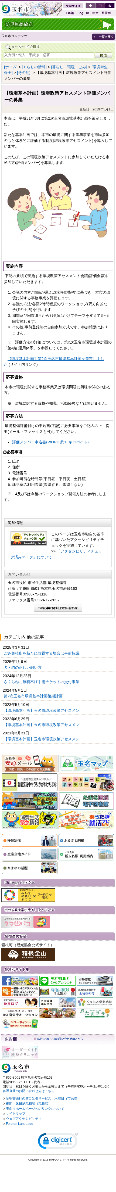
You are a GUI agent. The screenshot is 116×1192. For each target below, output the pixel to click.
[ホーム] (11, 67)
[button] (58, 1142)
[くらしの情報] (34, 67)
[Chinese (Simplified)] (95, 13)
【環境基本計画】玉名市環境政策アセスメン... (44, 710)
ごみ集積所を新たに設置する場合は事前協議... (44, 653)
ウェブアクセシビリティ (24, 1119)
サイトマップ (15, 1113)
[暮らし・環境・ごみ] (69, 67)
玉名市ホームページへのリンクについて (35, 1109)
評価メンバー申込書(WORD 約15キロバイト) (50, 442)
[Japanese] (69, 13)
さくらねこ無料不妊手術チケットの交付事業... (44, 682)
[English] (83, 13)
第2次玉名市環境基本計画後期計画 (34, 696)
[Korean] (106, 13)
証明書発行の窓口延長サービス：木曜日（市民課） (43, 1098)
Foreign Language (19, 1124)
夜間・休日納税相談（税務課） (28, 1103)
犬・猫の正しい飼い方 (23, 667)
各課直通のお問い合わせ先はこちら (28, 1091)
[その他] (23, 72)
